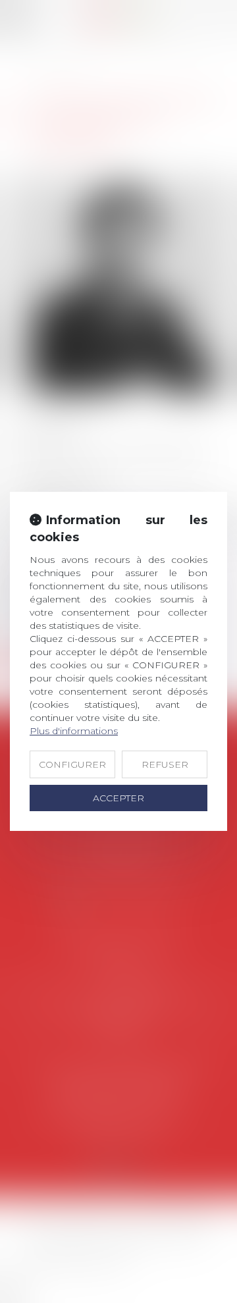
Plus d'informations (74, 731)
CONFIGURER (72, 764)
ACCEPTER (118, 798)
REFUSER (165, 764)
